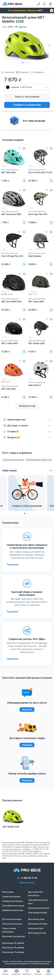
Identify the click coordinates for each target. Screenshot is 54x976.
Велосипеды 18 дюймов (13, 948)
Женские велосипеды (12, 924)
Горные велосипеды (11, 896)
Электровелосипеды (37, 912)
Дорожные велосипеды (38, 908)
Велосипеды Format (37, 933)
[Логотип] (12, 4)
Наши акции (9, 470)
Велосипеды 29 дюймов (13, 943)
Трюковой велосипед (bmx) (38, 902)
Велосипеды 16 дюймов (13, 952)
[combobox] (27, 87)
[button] (27, 10)
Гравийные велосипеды (12, 910)
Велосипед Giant (35, 928)
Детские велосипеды (11, 919)
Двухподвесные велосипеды (35, 894)
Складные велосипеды (12, 901)
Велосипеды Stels (36, 919)
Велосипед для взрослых (13, 936)
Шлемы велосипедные (13, 460)
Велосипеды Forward (37, 924)
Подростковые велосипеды (9, 930)
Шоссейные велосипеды (13, 906)
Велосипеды (8, 892)
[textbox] (27, 87)
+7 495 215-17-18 (29, 878)
